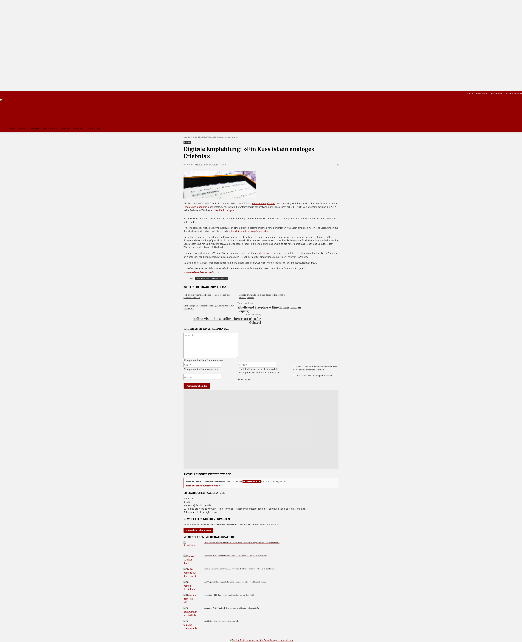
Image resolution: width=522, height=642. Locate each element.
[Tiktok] (15, 93)
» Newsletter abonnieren (198, 530)
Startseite (187, 137)
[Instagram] (6, 93)
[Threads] (19, 93)
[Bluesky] (23, 93)
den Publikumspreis (225, 210)
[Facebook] (2, 93)
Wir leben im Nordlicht (219, 278)
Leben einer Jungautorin (196, 206)
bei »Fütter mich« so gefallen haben (250, 231)
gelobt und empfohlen (263, 203)
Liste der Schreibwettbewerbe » (203, 485)
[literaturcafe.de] (20, 111)
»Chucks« (264, 253)
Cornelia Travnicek (202, 278)
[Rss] (32, 93)
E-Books (194, 137)
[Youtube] (10, 93)
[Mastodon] (27, 93)
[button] (518, 128)
